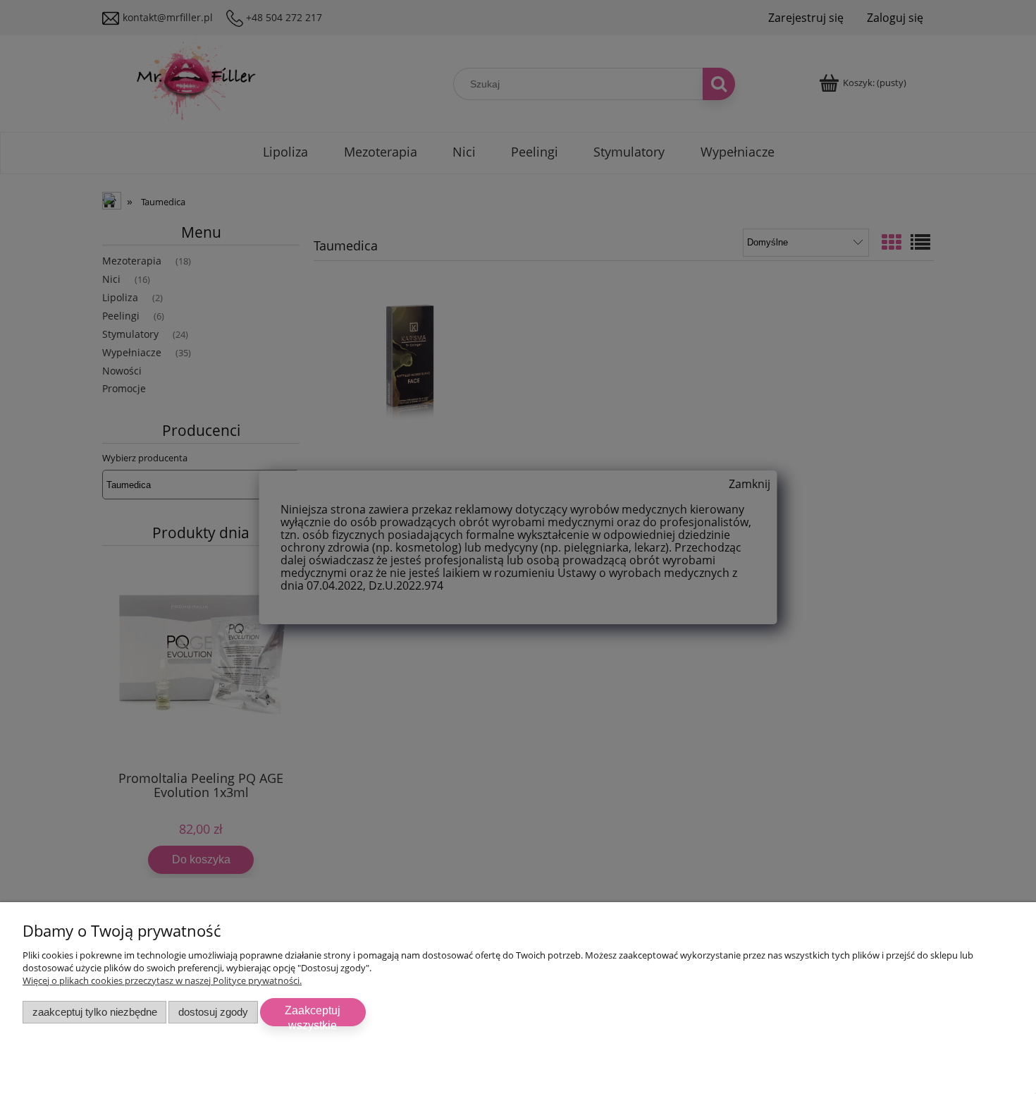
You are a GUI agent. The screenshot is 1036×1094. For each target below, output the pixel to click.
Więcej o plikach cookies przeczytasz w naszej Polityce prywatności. (162, 980)
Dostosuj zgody (213, 1012)
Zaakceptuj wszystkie (312, 1015)
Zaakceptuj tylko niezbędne (94, 1012)
